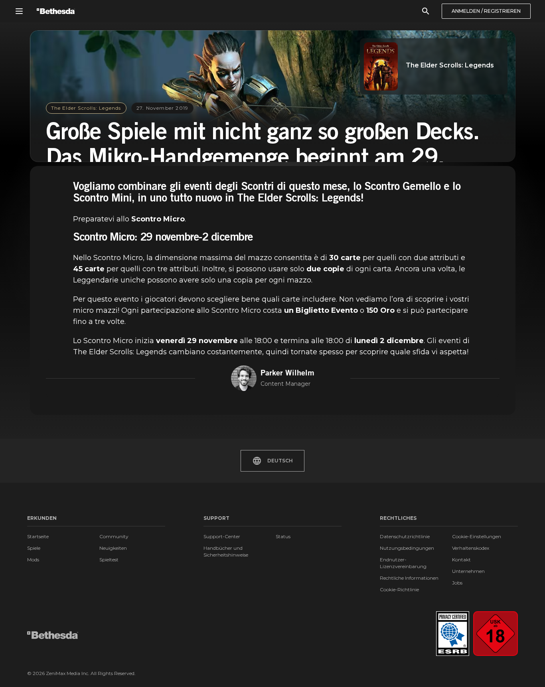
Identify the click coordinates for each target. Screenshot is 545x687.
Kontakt (461, 560)
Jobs (457, 583)
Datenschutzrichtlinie (405, 536)
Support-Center (221, 536)
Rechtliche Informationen (409, 578)
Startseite (38, 536)
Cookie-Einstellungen (476, 536)
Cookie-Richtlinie (399, 589)
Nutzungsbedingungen (407, 548)
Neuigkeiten (113, 548)
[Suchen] (425, 11)
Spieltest (108, 560)
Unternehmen (468, 571)
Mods (33, 560)
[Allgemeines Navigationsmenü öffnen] (19, 11)
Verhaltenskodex (470, 548)
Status (283, 536)
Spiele (33, 548)
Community (113, 536)
